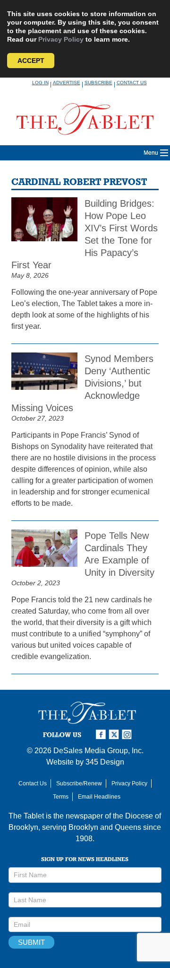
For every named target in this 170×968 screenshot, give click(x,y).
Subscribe (98, 82)
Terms (60, 796)
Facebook (102, 734)
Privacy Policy (61, 39)
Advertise (66, 82)
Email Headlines (99, 796)
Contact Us (132, 82)
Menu (151, 153)
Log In (40, 82)
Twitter (115, 734)
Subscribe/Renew (79, 783)
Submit (31, 942)
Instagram (128, 734)
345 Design (104, 762)
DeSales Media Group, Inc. (98, 751)
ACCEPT (30, 60)
